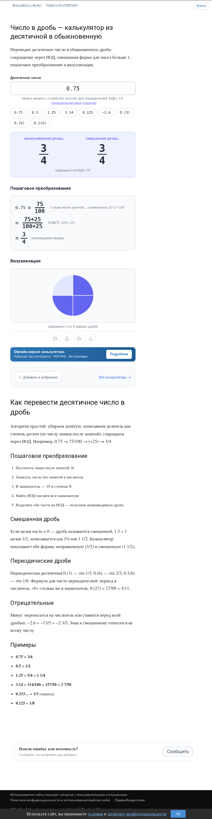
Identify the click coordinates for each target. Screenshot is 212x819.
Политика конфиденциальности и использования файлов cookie (60, 800)
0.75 (18, 112)
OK (178, 814)
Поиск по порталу (62, 5)
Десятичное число (25, 78)
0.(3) (125, 112)
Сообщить (178, 751)
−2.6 (106, 112)
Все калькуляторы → (115, 377)
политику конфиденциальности (137, 814)
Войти (201, 6)
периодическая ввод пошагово (73, 103)
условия (95, 814)
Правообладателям (130, 800)
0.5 (35, 112)
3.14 (69, 112)
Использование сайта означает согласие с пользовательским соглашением (68, 794)
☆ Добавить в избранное (38, 377)
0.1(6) (40, 123)
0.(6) (19, 123)
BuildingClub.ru (27, 5)
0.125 (87, 112)
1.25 (51, 112)
